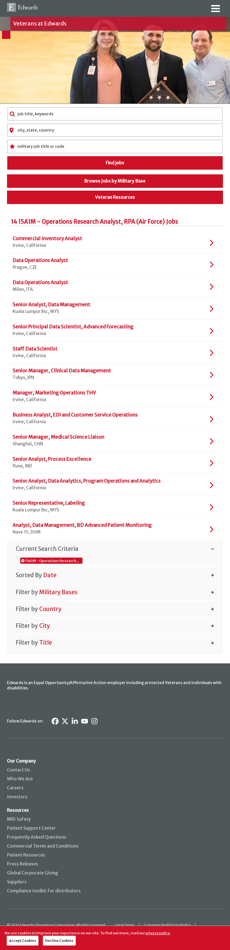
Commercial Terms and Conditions (43, 846)
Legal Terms (125, 925)
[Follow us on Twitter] (64, 721)
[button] (115, 548)
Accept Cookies (22, 940)
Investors (17, 796)
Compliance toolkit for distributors (44, 890)
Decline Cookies (59, 940)
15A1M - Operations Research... (52, 560)
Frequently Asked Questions (36, 837)
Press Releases (22, 864)
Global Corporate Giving (32, 873)
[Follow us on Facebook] (55, 721)
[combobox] (115, 114)
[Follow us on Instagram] (94, 721)
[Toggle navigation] (215, 10)
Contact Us (18, 770)
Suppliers (17, 882)
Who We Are (20, 778)
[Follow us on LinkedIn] (74, 721)
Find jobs (115, 162)
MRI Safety (19, 819)
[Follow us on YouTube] (84, 721)
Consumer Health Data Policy (167, 925)
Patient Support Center (31, 828)
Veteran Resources (115, 197)
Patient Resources (26, 855)
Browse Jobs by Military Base (115, 181)
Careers (15, 787)
